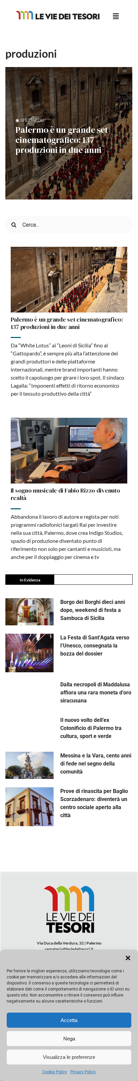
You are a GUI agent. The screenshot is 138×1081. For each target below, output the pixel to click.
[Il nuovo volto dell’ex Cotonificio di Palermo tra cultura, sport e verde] (29, 729)
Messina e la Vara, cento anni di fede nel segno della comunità (95, 763)
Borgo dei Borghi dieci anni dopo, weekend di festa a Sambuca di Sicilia (92, 610)
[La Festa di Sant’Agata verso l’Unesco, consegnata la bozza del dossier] (29, 653)
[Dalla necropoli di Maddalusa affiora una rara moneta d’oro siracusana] (29, 694)
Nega (69, 1038)
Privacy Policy (83, 1072)
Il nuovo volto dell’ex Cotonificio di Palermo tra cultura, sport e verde (91, 728)
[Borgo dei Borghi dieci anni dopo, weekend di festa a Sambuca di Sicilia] (29, 611)
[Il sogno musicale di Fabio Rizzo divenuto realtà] (69, 450)
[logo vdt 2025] (57, 13)
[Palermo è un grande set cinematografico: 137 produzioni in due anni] (69, 279)
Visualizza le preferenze (69, 1057)
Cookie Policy (54, 1072)
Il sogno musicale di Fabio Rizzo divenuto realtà (65, 494)
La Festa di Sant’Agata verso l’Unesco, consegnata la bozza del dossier (94, 645)
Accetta (69, 1020)
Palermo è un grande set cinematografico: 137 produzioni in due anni (61, 140)
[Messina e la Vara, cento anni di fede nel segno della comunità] (29, 765)
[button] (128, 958)
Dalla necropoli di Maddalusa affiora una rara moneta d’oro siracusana (95, 692)
